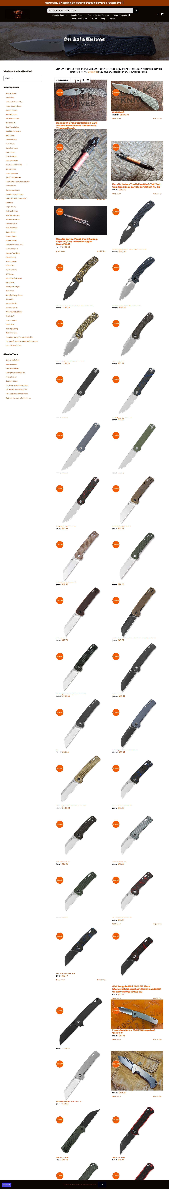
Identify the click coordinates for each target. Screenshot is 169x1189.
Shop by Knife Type (12, 360)
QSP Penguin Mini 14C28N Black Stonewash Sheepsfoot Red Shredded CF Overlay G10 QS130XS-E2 (136, 989)
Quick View (158, 119)
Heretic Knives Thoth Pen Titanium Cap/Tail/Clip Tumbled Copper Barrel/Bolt (77, 242)
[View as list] (88, 80)
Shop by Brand (11, 93)
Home (78, 45)
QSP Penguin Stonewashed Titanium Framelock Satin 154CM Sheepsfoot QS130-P (134, 1030)
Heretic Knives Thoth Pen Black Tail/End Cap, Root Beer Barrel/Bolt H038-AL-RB (136, 185)
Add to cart (117, 119)
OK (102, 1184)
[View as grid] (83, 80)
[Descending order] (78, 80)
